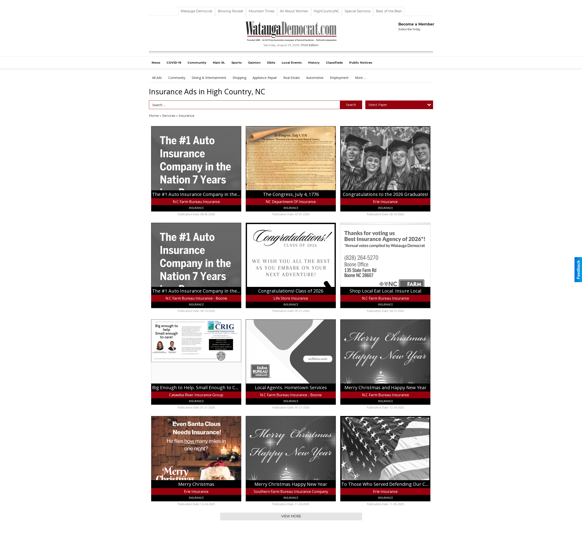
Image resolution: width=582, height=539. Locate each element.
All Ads (157, 77)
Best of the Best (389, 11)
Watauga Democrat (196, 11)
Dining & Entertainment (209, 77)
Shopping (239, 77)
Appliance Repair (265, 77)
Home (154, 116)
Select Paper (378, 105)
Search (351, 105)
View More (291, 516)
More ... (360, 77)
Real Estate (291, 77)
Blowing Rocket (230, 11)
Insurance (186, 116)
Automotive (315, 77)
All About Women (294, 11)
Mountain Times (261, 11)
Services (168, 116)
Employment (339, 77)
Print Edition (310, 45)
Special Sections (358, 11)
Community (176, 77)
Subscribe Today (409, 29)
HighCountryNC (326, 11)
